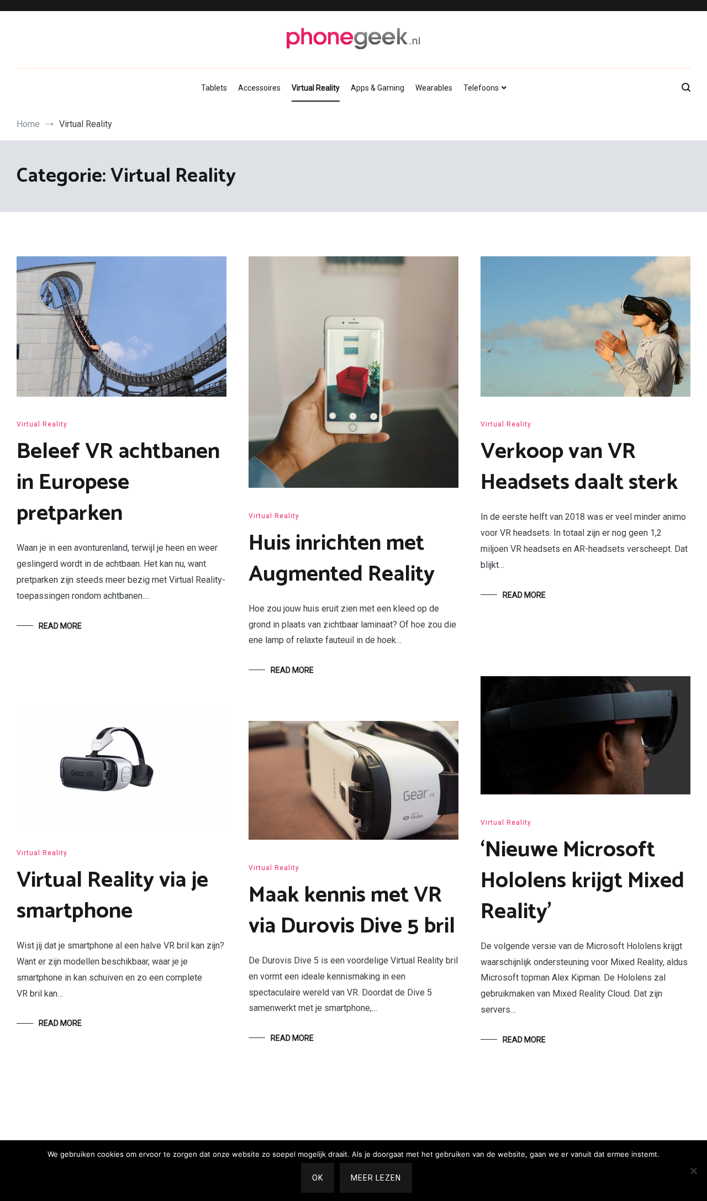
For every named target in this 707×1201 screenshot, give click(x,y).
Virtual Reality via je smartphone (112, 896)
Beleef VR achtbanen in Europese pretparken (118, 483)
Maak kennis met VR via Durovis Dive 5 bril (352, 911)
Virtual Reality (316, 87)
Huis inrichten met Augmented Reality (342, 559)
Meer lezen (376, 1177)
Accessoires (259, 87)
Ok (317, 1177)
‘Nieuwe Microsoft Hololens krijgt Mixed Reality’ (582, 881)
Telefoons (481, 87)
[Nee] (693, 1170)
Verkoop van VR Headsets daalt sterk (579, 467)
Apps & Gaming (377, 87)
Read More (60, 625)
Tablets (214, 87)
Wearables (433, 87)
